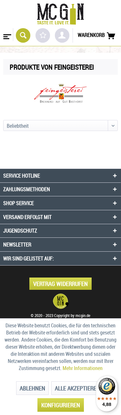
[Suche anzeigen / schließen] (23, 35)
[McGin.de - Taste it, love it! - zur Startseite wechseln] (60, 14)
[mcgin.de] (60, 301)
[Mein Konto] (62, 35)
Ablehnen (32, 388)
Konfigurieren (60, 405)
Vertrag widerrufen (60, 284)
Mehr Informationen (83, 368)
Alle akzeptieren (77, 388)
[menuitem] (6, 34)
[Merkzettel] (42, 35)
